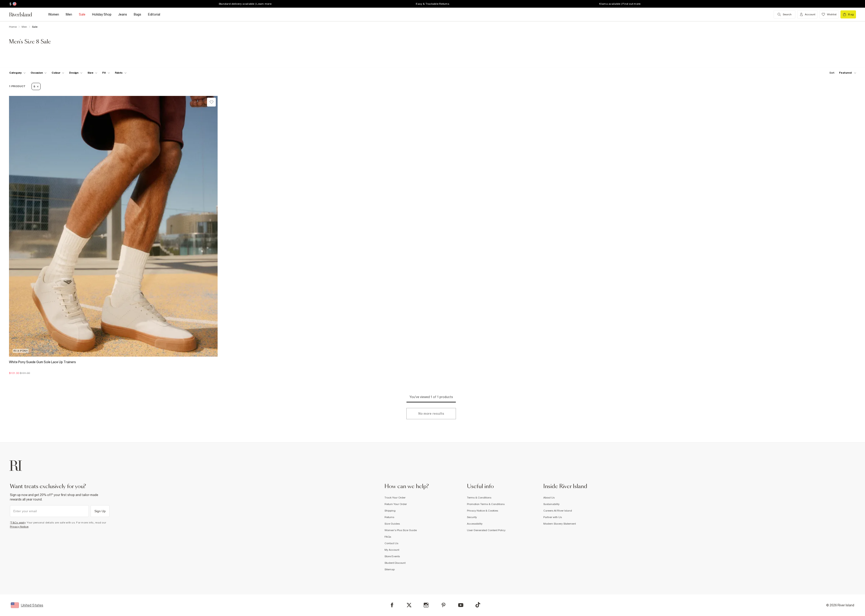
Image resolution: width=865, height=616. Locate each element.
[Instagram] (426, 605)
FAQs (388, 536)
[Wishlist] (211, 102)
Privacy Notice (19, 526)
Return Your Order (396, 504)
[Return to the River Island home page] (24, 14)
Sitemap (390, 569)
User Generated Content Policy (486, 530)
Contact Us (391, 543)
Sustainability (551, 504)
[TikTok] (477, 604)
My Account (392, 549)
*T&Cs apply (17, 522)
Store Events (392, 556)
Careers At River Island (557, 510)
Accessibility (475, 523)
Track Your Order (395, 497)
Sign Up (100, 511)
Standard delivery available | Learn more (245, 3)
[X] (409, 605)
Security (472, 517)
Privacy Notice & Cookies (482, 510)
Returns (389, 517)
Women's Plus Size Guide (401, 530)
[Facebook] (392, 605)
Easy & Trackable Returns (432, 3)
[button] (113, 371)
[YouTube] (461, 605)
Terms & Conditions (479, 497)
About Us (549, 497)
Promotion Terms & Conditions (486, 504)
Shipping (390, 510)
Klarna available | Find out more (619, 3)
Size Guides (392, 523)
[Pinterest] (443, 605)
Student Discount (395, 562)
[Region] (14, 4)
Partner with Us (552, 517)
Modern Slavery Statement (559, 523)
